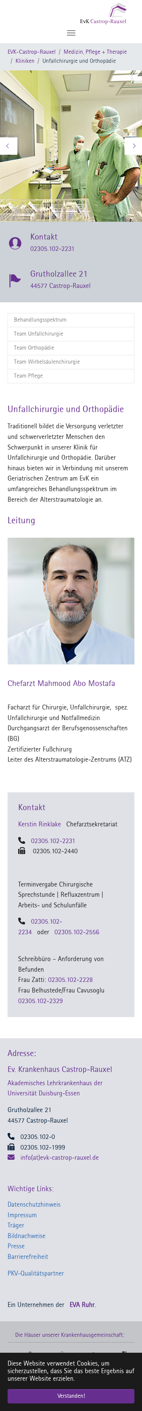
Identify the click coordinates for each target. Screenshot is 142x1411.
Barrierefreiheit (28, 1257)
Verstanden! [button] (71, 1396)
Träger (16, 1226)
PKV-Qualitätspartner (36, 1274)
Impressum (22, 1215)
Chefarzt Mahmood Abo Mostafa (61, 684)
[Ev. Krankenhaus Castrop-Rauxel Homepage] (88, 13)
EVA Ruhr (82, 1305)
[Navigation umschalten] (71, 32)
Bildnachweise (26, 1236)
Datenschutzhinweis (34, 1205)
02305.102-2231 (53, 841)
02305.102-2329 (40, 1001)
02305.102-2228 (70, 980)
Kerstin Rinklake (39, 824)
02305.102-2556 (77, 932)
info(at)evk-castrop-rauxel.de (59, 1158)
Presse (16, 1246)
